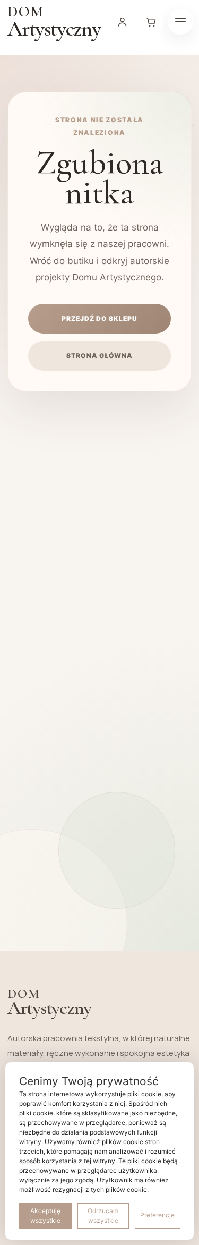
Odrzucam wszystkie (103, 1215)
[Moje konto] (122, 22)
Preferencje (157, 1215)
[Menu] (180, 22)
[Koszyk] (151, 22)
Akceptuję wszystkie (45, 1215)
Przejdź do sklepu (99, 318)
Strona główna (99, 356)
